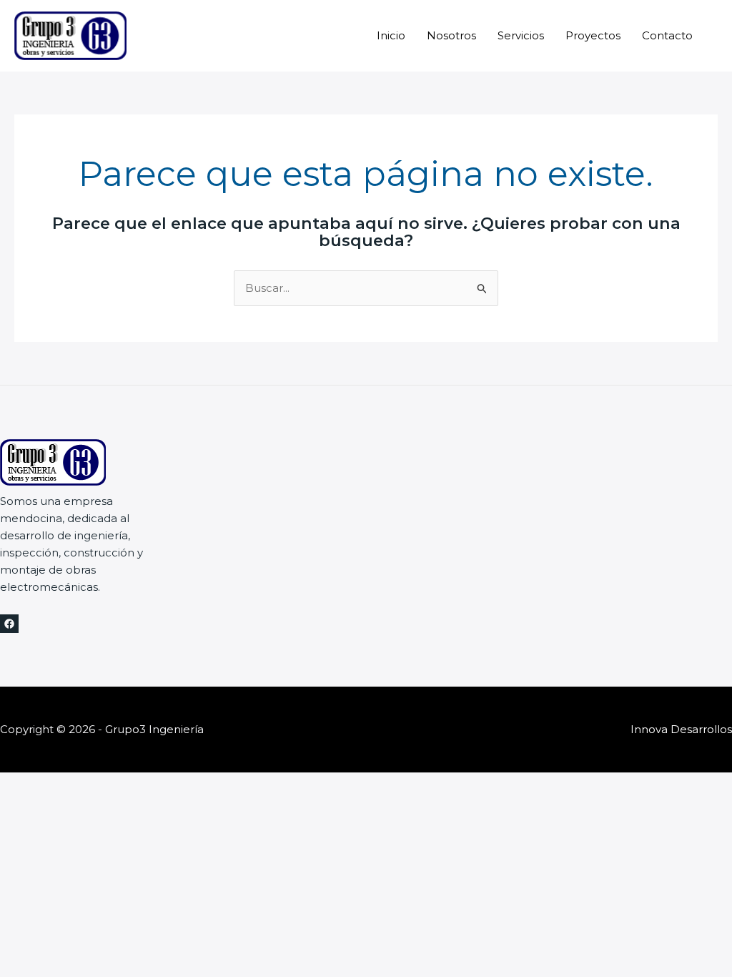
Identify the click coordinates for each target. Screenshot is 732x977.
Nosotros (451, 35)
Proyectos (592, 35)
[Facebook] (9, 623)
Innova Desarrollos (681, 729)
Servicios (521, 35)
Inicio (391, 35)
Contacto (667, 35)
